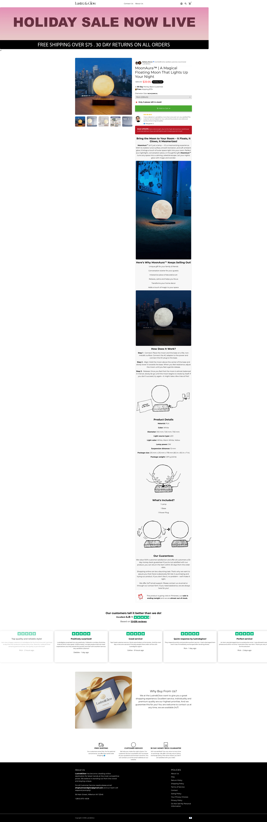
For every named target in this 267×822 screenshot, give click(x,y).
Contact (174, 790)
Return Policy (176, 780)
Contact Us (128, 4)
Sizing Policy (176, 794)
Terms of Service (178, 787)
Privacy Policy (176, 800)
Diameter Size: (146, 93)
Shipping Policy (177, 784)
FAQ (172, 777)
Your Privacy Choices (179, 797)
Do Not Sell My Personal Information (181, 805)
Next (129, 86)
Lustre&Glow (90, 818)
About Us (139, 4)
